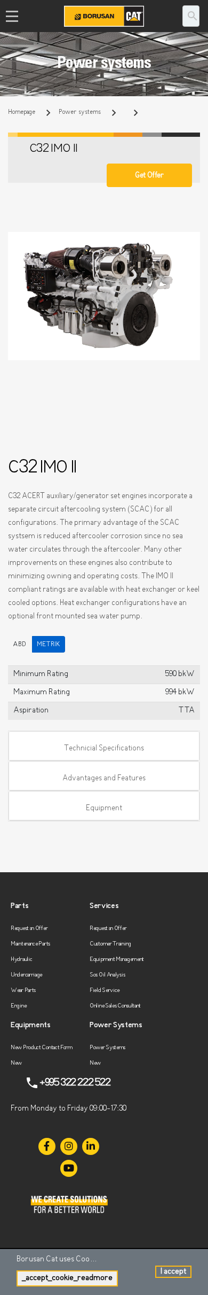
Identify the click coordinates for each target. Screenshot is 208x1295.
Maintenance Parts (30, 944)
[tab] (104, 746)
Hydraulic (21, 960)
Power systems (80, 112)
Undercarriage (26, 975)
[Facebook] (46, 1146)
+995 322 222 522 (74, 1082)
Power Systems (107, 1048)
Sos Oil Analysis (107, 975)
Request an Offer (29, 929)
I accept (173, 1272)
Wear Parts (23, 991)
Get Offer (149, 175)
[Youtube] (68, 1168)
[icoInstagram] (68, 1146)
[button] (190, 241)
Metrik (48, 644)
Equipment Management (117, 960)
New (16, 1063)
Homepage (21, 112)
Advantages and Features (104, 778)
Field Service (104, 991)
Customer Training (110, 944)
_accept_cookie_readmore (67, 1278)
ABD (19, 644)
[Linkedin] (90, 1146)
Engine (18, 1006)
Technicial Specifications (104, 748)
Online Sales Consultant (115, 1006)
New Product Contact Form (42, 1048)
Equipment (104, 808)
